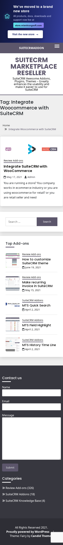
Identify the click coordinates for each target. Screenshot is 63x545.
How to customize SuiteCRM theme (36, 261)
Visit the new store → (25, 34)
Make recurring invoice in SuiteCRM (37, 284)
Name (6, 387)
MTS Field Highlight (36, 325)
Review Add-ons (13, 160)
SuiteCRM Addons (32, 300)
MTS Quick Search (36, 305)
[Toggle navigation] (57, 46)
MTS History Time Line (39, 345)
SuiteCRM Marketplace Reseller (33, 66)
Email (5, 401)
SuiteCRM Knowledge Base (23, 501)
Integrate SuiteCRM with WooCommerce (25, 168)
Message (8, 415)
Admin (31, 177)
